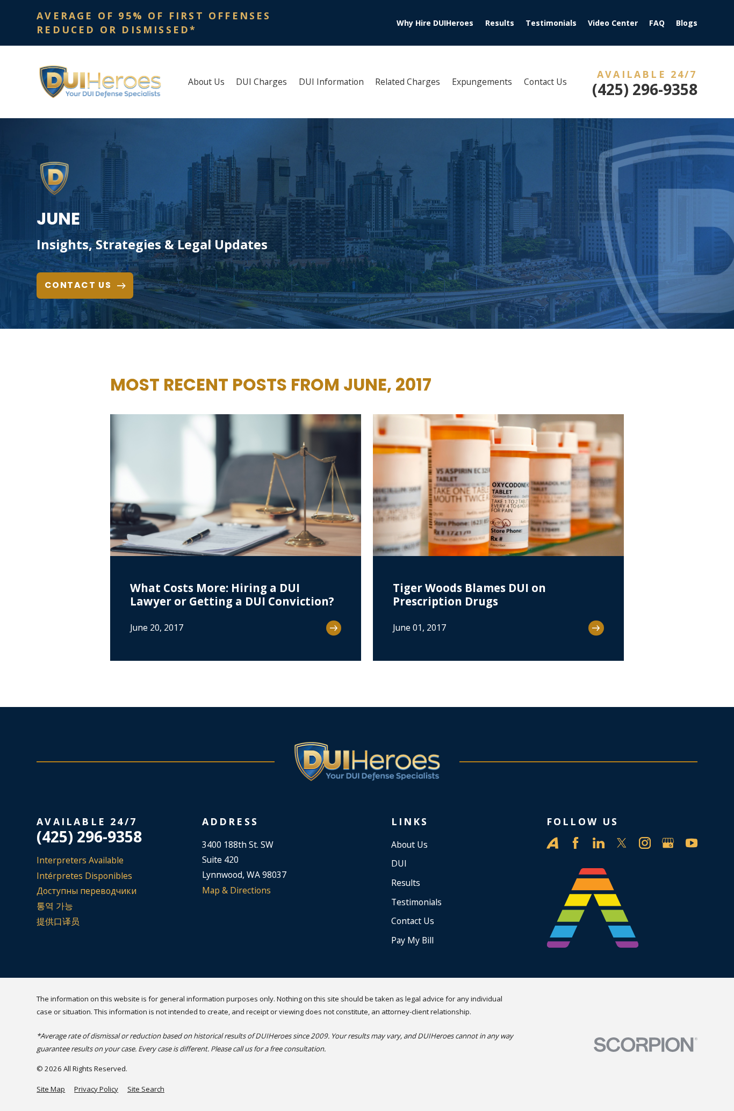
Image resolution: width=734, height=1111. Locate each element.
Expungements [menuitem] (482, 82)
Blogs (686, 23)
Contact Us (412, 921)
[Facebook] (575, 843)
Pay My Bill (412, 940)
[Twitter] (622, 843)
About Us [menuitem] (206, 82)
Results (499, 23)
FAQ (657, 23)
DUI (399, 863)
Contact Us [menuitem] (545, 82)
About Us (409, 844)
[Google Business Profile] (668, 843)
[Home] (100, 82)
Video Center (613, 23)
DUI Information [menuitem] (331, 82)
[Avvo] (552, 843)
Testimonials (551, 23)
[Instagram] (645, 843)
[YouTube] (691, 843)
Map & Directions (236, 890)
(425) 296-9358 (644, 89)
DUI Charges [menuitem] (261, 82)
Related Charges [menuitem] (407, 82)
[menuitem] (51, 1089)
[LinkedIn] (599, 843)
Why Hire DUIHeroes (435, 23)
